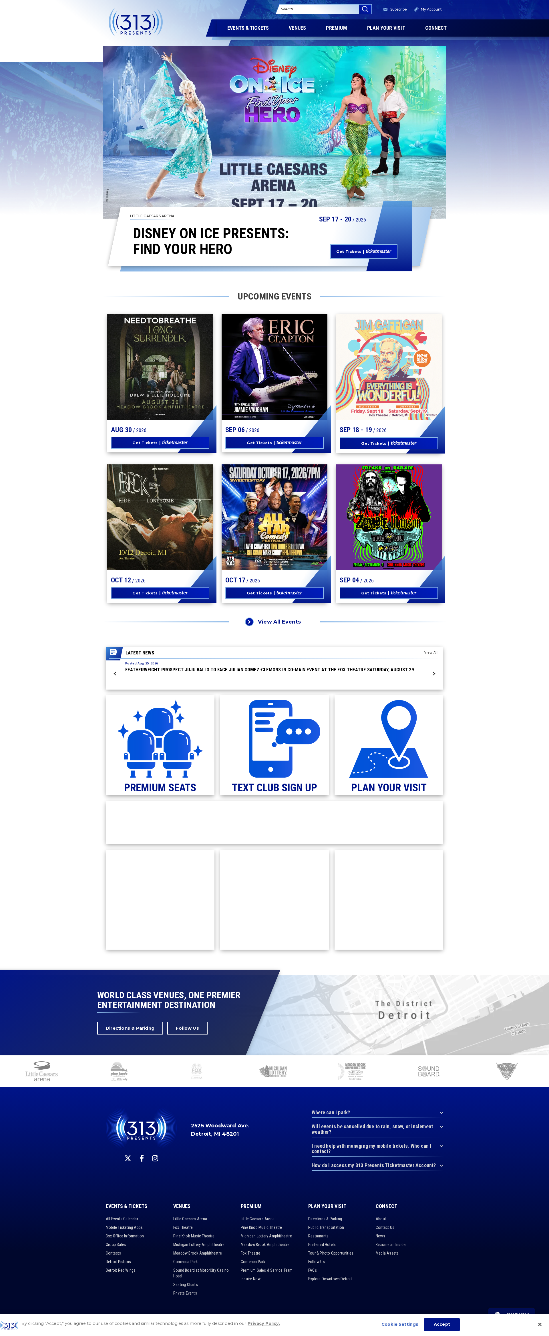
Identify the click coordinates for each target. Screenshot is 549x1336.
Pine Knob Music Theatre (194, 1236)
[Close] (540, 1324)
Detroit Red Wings (121, 1270)
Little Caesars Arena (190, 1219)
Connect (386, 1206)
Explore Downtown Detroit (330, 1279)
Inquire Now (250, 1279)
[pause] (542, 1063)
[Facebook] (142, 1158)
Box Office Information (125, 1236)
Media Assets (387, 1253)
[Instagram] (155, 1158)
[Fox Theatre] (196, 1072)
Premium (251, 1206)
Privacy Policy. (264, 1323)
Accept (442, 1324)
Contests (113, 1253)
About (381, 1219)
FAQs (312, 1270)
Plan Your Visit (327, 1206)
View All (430, 652)
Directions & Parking (130, 1028)
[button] (115, 673)
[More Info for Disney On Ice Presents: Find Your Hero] (274, 132)
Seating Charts (185, 1284)
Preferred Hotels (322, 1244)
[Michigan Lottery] (274, 1072)
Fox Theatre (183, 1227)
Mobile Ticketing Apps (124, 1227)
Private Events (185, 1293)
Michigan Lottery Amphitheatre (198, 1244)
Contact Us (385, 1227)
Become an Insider (391, 1244)
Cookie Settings (399, 1324)
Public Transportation (326, 1227)
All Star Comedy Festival (265, 510)
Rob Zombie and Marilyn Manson (379, 520)
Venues (181, 1206)
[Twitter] (127, 1158)
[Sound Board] (428, 1072)
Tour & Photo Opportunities (330, 1253)
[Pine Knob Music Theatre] (119, 1072)
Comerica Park (185, 1261)
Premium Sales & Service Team (267, 1270)
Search (287, 9)
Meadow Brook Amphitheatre (197, 1253)
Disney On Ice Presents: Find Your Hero (211, 241)
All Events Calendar (122, 1219)
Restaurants (318, 1236)
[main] (274, 485)
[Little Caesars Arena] (41, 1072)
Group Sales (116, 1244)
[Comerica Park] (506, 1072)
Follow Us (187, 1028)
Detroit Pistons (118, 1261)
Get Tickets (348, 251)
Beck (126, 516)
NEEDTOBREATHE (148, 366)
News (380, 1236)
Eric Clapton (257, 369)
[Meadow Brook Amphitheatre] (351, 1071)
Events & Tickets (126, 1206)
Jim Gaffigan (371, 369)
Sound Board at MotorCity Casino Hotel (201, 1273)
